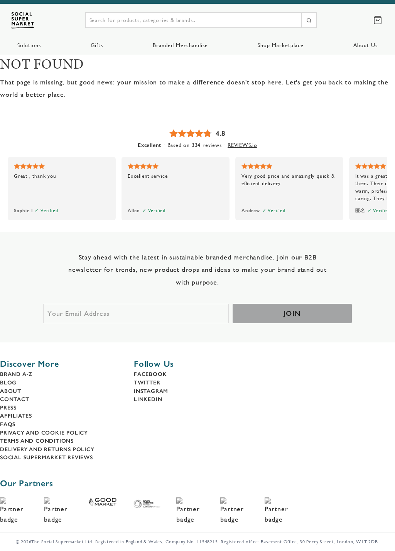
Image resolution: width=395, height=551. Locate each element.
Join (292, 313)
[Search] (309, 20)
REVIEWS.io (242, 145)
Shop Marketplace (281, 45)
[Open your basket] (377, 20)
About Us (365, 45)
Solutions (29, 45)
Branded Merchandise (180, 45)
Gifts (97, 45)
